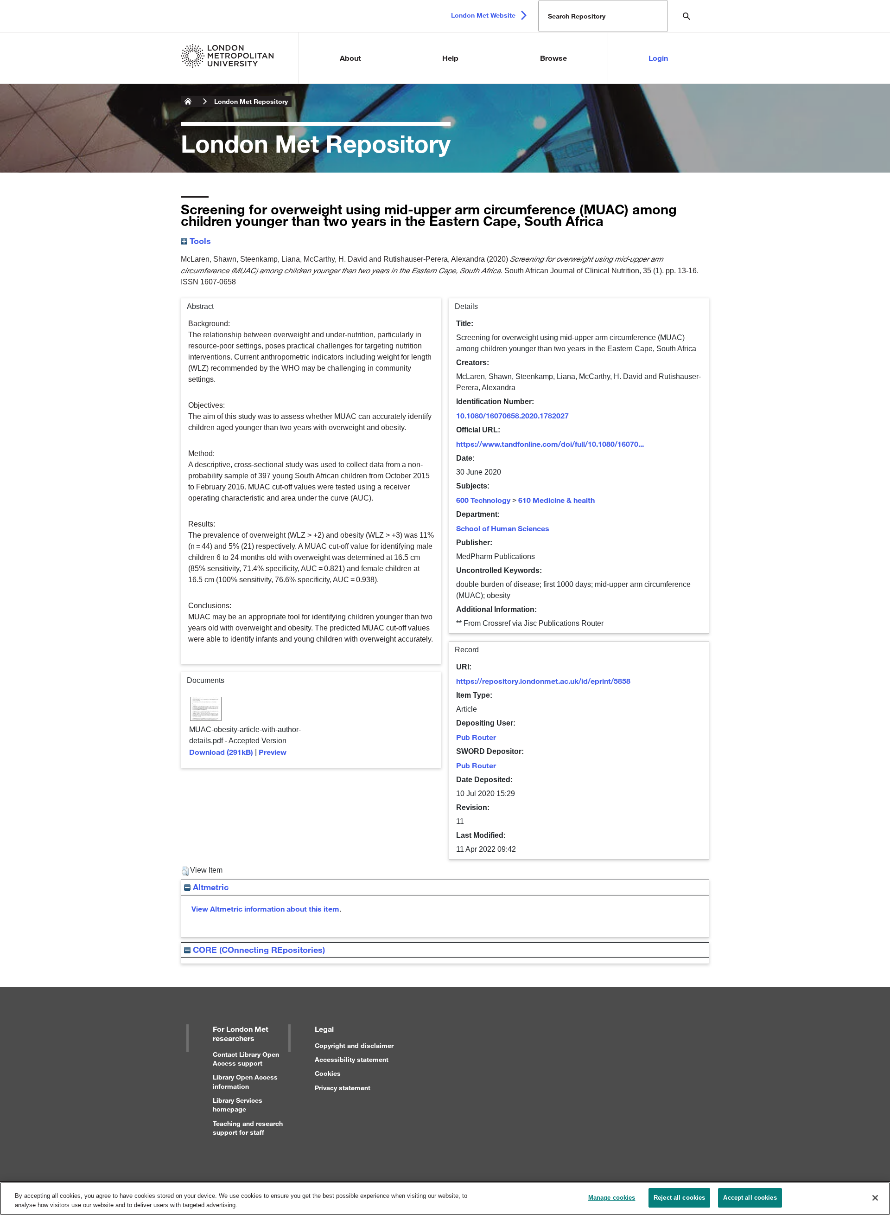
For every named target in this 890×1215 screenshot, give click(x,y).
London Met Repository (251, 101)
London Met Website (483, 15)
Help (450, 57)
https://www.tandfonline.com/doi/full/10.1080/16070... (550, 443)
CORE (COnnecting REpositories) (258, 950)
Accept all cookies (749, 1197)
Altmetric (210, 887)
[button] (185, 871)
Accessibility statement (351, 1059)
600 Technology (483, 499)
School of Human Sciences (502, 528)
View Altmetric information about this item (265, 908)
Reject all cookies (679, 1197)
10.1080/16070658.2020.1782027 (512, 415)
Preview (272, 751)
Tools (199, 241)
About (350, 57)
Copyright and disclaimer (354, 1045)
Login (658, 57)
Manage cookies (612, 1197)
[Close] (875, 1198)
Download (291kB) (221, 751)
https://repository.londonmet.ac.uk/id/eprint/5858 (543, 680)
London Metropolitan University (188, 101)
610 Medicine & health (556, 499)
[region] (445, 1198)
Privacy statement (342, 1088)
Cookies (328, 1073)
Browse (553, 57)
